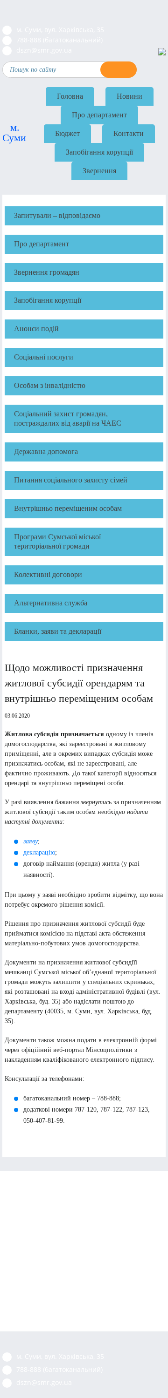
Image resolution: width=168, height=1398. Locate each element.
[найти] (118, 69)
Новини (129, 96)
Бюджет (67, 133)
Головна (70, 96)
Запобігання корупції (99, 152)
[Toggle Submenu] (151, 244)
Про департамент (99, 115)
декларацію (39, 852)
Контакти (128, 133)
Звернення (99, 171)
